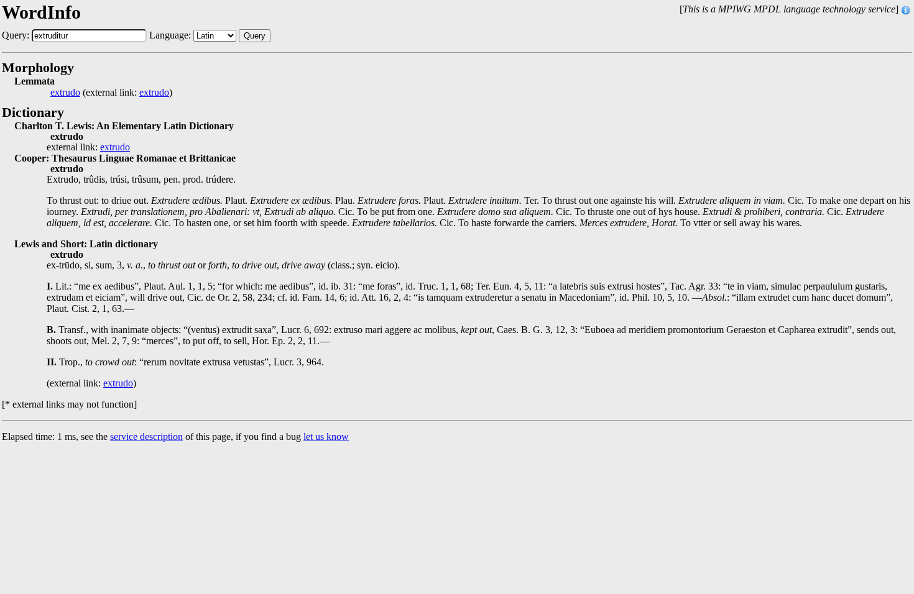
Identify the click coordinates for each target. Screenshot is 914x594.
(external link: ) (111, 93)
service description (146, 436)
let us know (326, 436)
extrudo (65, 93)
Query (254, 35)
